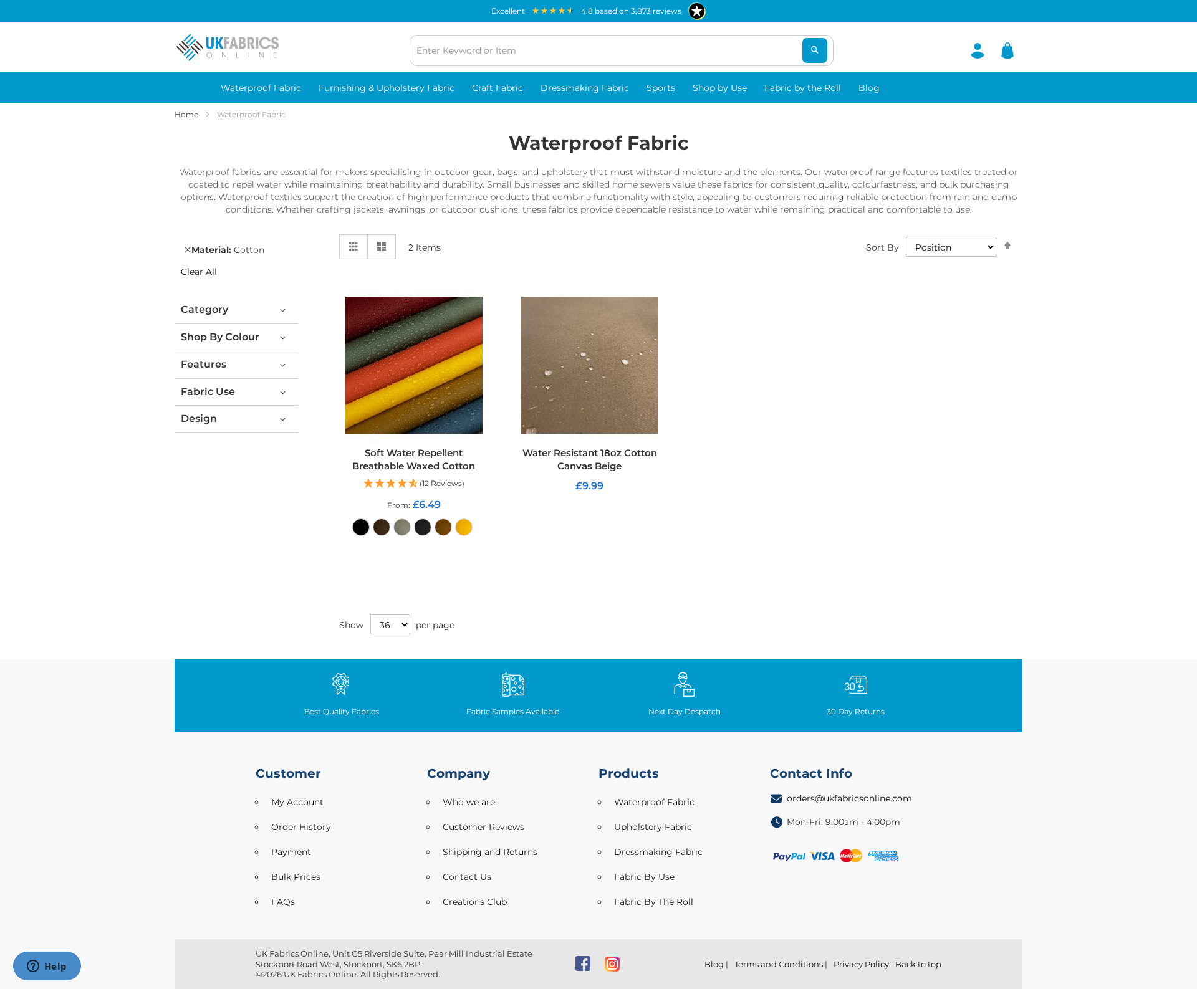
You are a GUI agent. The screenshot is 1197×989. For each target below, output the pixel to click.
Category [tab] (204, 309)
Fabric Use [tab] (208, 392)
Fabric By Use (644, 876)
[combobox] (622, 50)
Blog (714, 964)
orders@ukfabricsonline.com (849, 798)
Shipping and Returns (490, 852)
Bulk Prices (295, 876)
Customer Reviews (483, 827)
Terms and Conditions (778, 964)
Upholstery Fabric (653, 827)
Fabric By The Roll (653, 901)
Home (187, 114)
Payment (291, 852)
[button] (414, 484)
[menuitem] (261, 87)
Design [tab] (199, 418)
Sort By (882, 247)
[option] (361, 527)
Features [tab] (203, 364)
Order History (301, 827)
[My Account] (978, 50)
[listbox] (414, 530)
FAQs (283, 901)
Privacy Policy (861, 964)
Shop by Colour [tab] (220, 337)
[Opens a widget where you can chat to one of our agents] (46, 967)
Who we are (469, 802)
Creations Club (475, 901)
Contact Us (467, 876)
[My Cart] (1007, 50)
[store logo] (228, 47)
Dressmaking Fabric (658, 852)
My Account (297, 802)
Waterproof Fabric (654, 802)
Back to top (918, 964)
